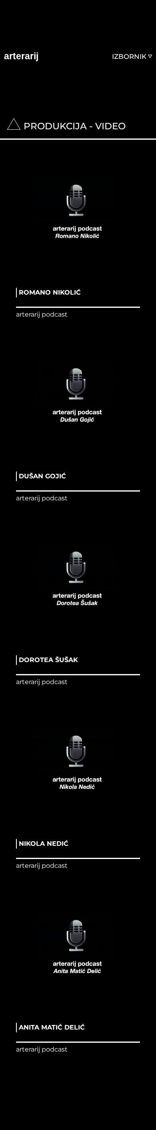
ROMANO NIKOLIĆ (50, 292)
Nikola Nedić (43, 843)
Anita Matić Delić (52, 1027)
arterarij (21, 56)
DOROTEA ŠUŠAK (48, 660)
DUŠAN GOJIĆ (42, 476)
